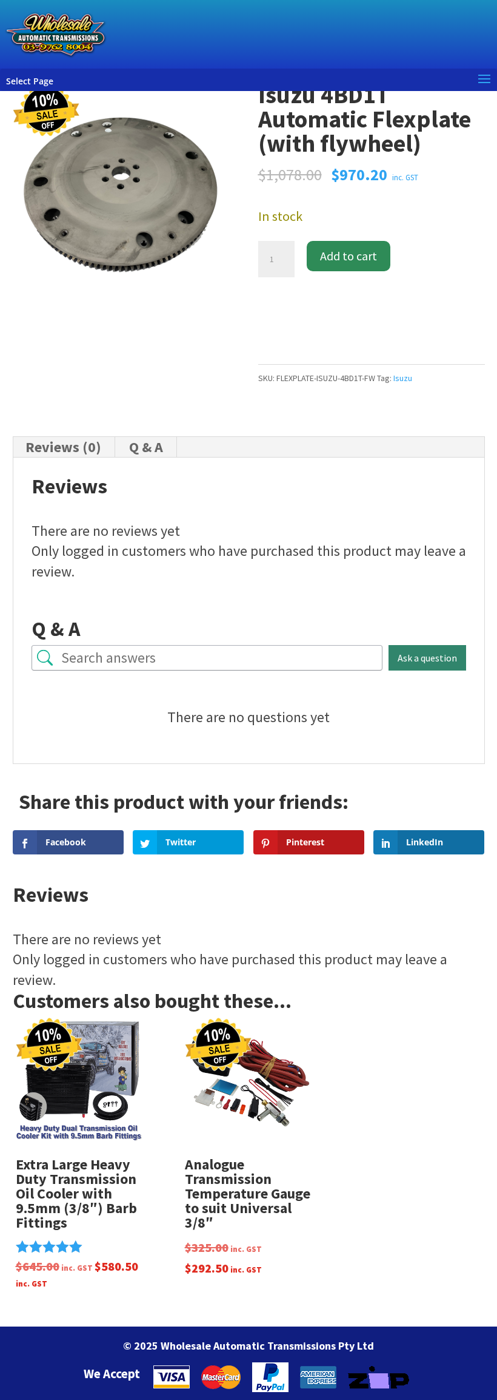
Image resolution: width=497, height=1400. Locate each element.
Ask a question (427, 658)
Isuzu (402, 378)
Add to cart (348, 255)
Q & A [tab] (146, 447)
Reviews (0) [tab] (63, 447)
